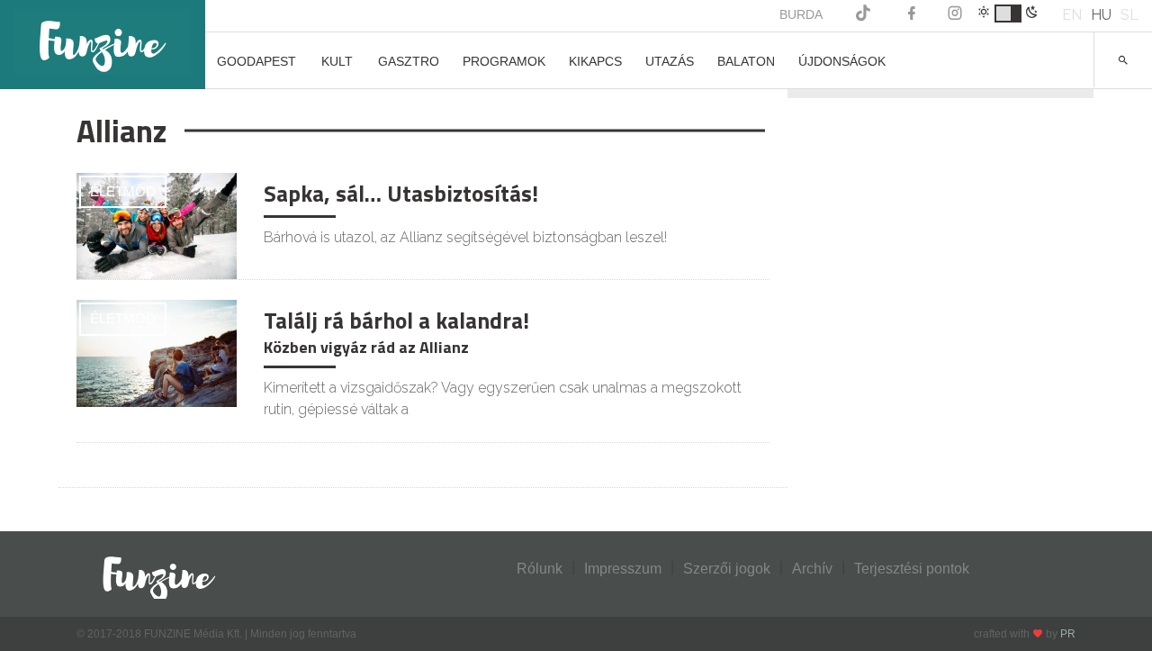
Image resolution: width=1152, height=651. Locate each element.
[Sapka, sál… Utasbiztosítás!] (156, 224)
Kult (337, 61)
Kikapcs (595, 61)
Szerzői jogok (726, 568)
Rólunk (539, 568)
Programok (504, 61)
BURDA (801, 14)
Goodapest (256, 61)
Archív (812, 568)
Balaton (746, 61)
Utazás (669, 61)
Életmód (123, 191)
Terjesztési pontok (911, 568)
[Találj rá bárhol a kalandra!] (156, 352)
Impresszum (623, 568)
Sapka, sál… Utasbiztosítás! (401, 193)
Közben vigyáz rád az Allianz (366, 347)
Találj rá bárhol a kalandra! (396, 320)
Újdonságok (842, 61)
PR (1068, 634)
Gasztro (408, 61)
